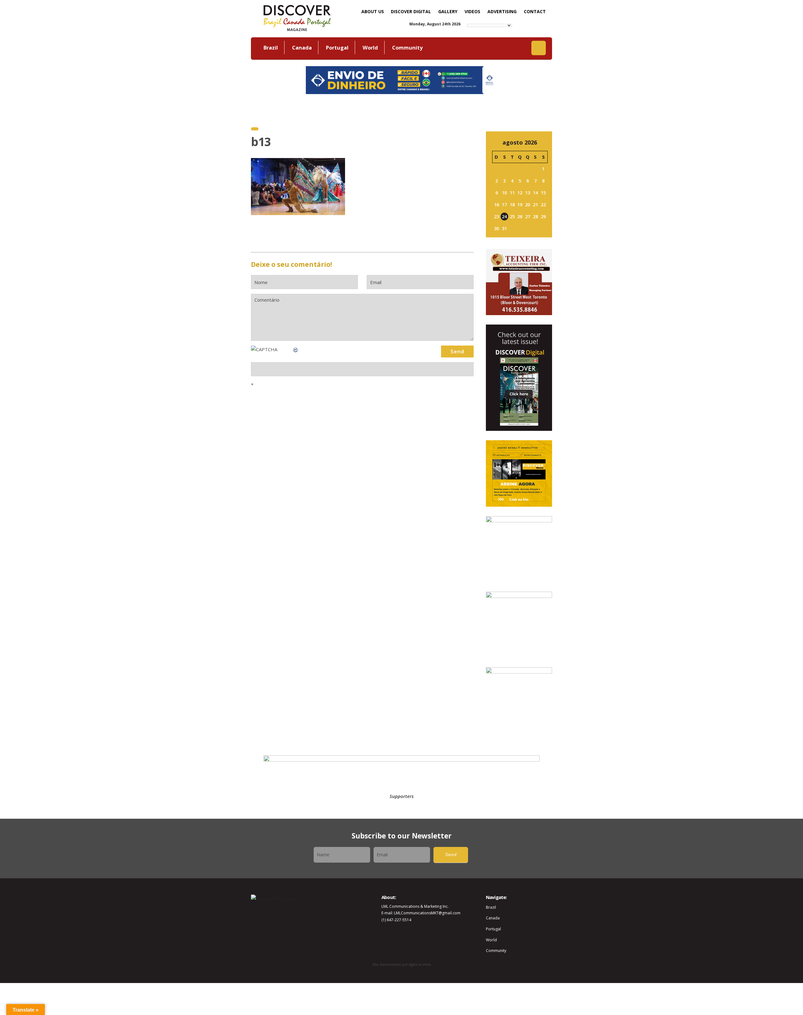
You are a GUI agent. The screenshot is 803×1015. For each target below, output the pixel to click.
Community (407, 47)
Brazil (270, 47)
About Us (372, 11)
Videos (472, 11)
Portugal (337, 47)
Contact (535, 11)
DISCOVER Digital (411, 11)
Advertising (502, 11)
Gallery (447, 11)
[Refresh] (295, 349)
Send (451, 854)
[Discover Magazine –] (297, 17)
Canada (302, 47)
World (370, 47)
